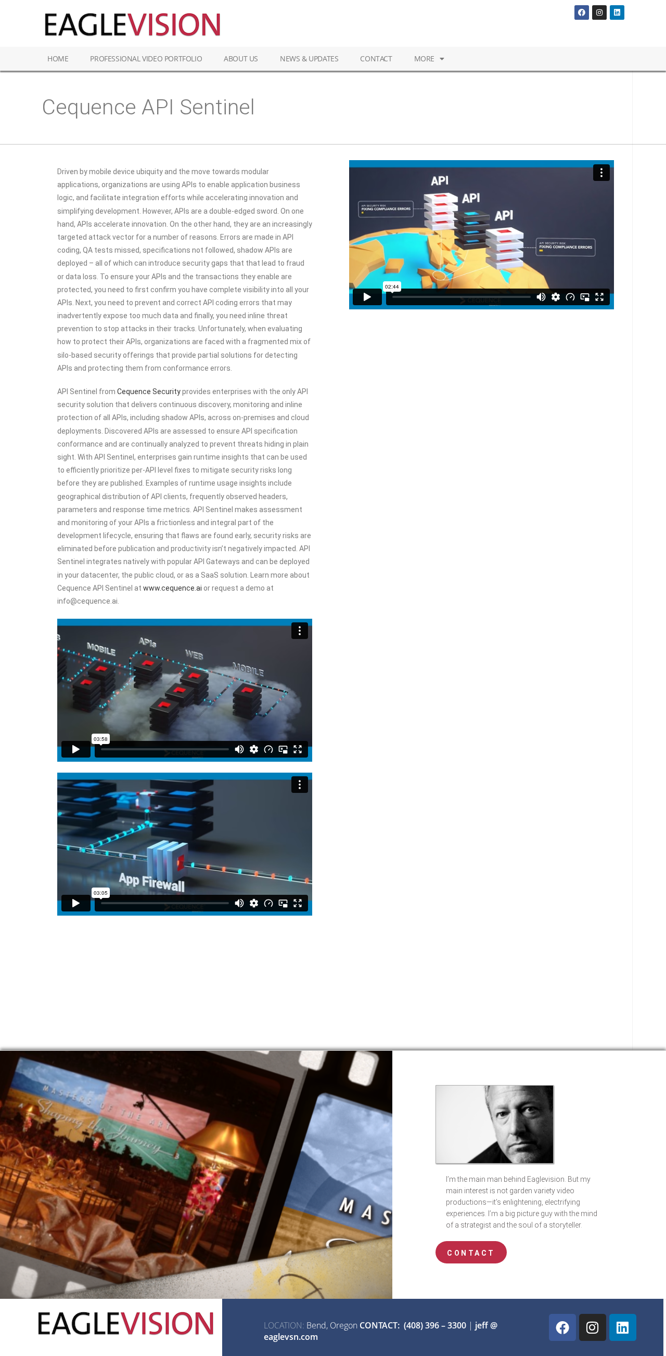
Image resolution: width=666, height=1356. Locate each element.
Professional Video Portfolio (146, 58)
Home (57, 58)
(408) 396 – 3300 (435, 1325)
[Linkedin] (617, 12)
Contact (376, 58)
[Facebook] (581, 12)
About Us (241, 58)
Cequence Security (149, 391)
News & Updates (309, 58)
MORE (424, 58)
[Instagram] (599, 12)
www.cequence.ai (172, 588)
